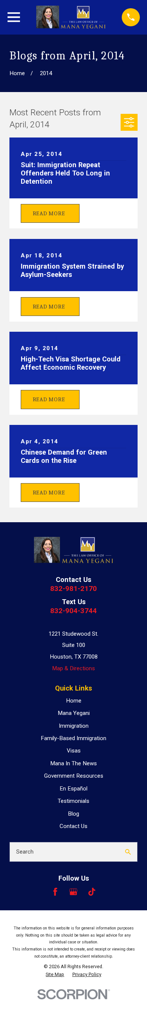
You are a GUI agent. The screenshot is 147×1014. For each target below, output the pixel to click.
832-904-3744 (73, 610)
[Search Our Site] (128, 852)
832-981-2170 (73, 588)
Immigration (74, 725)
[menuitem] (55, 974)
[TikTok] (92, 892)
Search (25, 851)
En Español (73, 788)
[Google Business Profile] (73, 892)
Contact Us (73, 826)
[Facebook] (55, 892)
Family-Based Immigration (73, 738)
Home (73, 700)
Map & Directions (73, 668)
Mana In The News (73, 763)
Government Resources (73, 775)
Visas (74, 750)
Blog (73, 813)
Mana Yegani (74, 713)
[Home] (71, 17)
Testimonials (73, 801)
